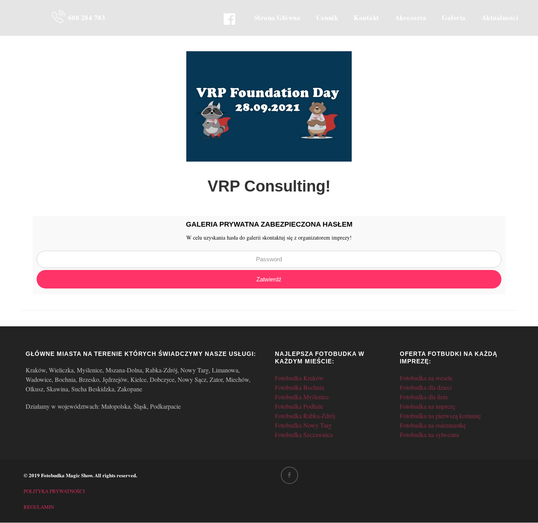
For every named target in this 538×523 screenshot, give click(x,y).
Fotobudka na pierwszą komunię (440, 415)
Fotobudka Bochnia (299, 387)
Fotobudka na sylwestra (429, 434)
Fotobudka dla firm (423, 397)
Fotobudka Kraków (299, 378)
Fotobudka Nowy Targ (303, 425)
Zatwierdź (269, 279)
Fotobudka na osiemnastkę (433, 425)
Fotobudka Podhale (299, 406)
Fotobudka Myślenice (302, 397)
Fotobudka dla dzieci (426, 387)
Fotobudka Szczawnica (304, 434)
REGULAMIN (39, 506)
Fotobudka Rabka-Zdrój (305, 415)
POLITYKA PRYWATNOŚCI (54, 491)
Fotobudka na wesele (426, 378)
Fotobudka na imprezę (427, 406)
